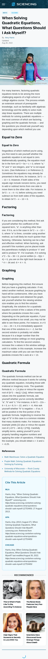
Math (5, 12)
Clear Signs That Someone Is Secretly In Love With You (12, 637)
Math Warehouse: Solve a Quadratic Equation (24, 457)
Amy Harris (9, 38)
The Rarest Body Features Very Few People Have (34, 604)
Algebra (15, 12)
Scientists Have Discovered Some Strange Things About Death (33, 638)
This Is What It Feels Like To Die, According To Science (12, 604)
